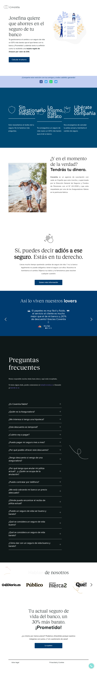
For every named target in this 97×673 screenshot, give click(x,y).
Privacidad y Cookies (56, 662)
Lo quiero (48, 645)
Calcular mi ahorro (19, 60)
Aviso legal (15, 662)
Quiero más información (48, 282)
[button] (5, 319)
